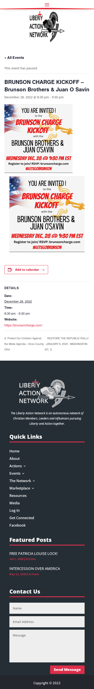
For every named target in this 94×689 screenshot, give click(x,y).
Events (15, 474)
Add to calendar (27, 269)
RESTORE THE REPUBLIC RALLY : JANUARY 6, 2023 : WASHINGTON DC (67, 343)
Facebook (17, 526)
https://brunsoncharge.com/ (23, 325)
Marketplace (19, 489)
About (14, 459)
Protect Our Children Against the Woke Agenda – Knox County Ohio (24, 343)
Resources (18, 496)
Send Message (67, 669)
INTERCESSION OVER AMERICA (34, 568)
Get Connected (21, 518)
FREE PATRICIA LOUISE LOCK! (33, 553)
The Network (20, 481)
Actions (15, 466)
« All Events (14, 57)
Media (14, 503)
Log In (14, 511)
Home (14, 452)
